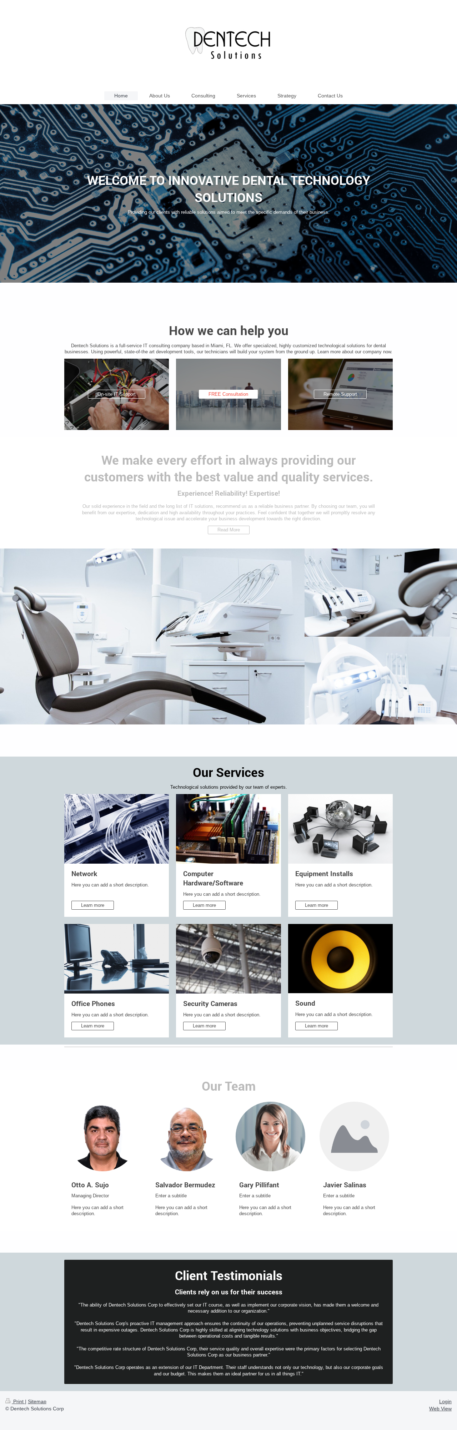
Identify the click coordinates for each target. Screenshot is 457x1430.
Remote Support (340, 394)
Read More (228, 529)
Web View (440, 1408)
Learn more (92, 905)
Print (18, 1401)
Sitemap (37, 1401)
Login (445, 1401)
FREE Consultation (228, 394)
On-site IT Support (116, 394)
